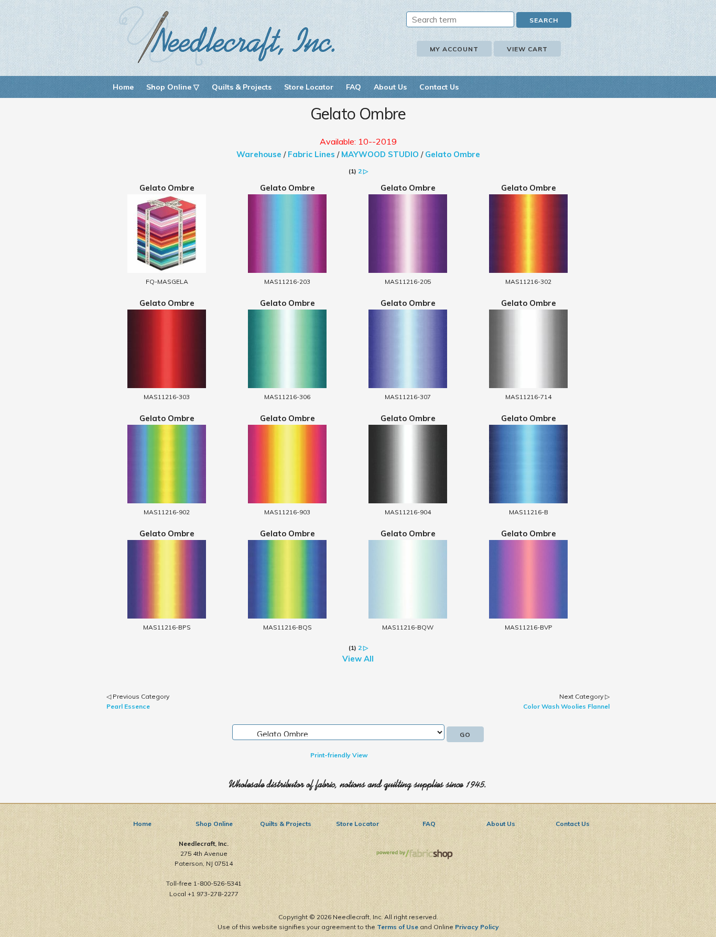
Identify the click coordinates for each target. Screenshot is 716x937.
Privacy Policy (477, 927)
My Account (454, 49)
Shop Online (214, 824)
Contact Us (439, 87)
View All (358, 659)
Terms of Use (397, 927)
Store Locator (308, 87)
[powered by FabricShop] (414, 854)
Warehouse (258, 154)
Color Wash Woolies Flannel (566, 706)
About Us (390, 87)
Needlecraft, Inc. (227, 35)
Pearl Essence (128, 706)
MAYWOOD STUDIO (380, 154)
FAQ (353, 87)
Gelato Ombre (452, 154)
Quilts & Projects (242, 87)
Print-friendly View (339, 755)
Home (123, 87)
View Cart (527, 49)
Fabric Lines (311, 154)
